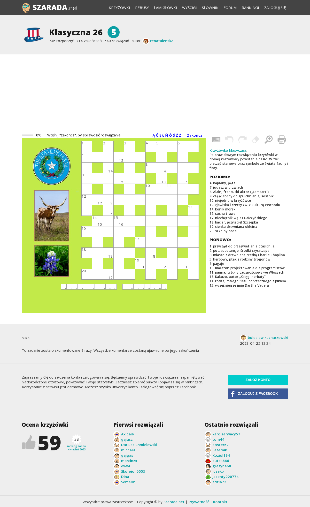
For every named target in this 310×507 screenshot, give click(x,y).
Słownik (210, 7)
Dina (125, 476)
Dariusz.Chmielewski (139, 444)
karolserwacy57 (226, 434)
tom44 (218, 439)
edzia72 (219, 481)
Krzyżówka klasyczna (227, 150)
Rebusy (142, 7)
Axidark (127, 434)
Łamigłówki (165, 7)
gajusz (127, 439)
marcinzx (129, 460)
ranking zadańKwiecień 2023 (76, 444)
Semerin (128, 481)
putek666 (220, 460)
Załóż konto (258, 380)
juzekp (218, 471)
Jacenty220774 (225, 476)
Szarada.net (174, 501)
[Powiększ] (268, 139)
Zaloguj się (275, 7)
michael (128, 449)
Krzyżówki (119, 7)
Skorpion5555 (133, 471)
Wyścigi (189, 7)
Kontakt (220, 501)
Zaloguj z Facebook (258, 393)
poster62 (220, 444)
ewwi (125, 465)
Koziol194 (221, 455)
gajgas (127, 455)
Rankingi (250, 7)
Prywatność (199, 501)
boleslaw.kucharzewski (268, 337)
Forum (230, 7)
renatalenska (161, 40)
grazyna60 (221, 465)
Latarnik (219, 449)
